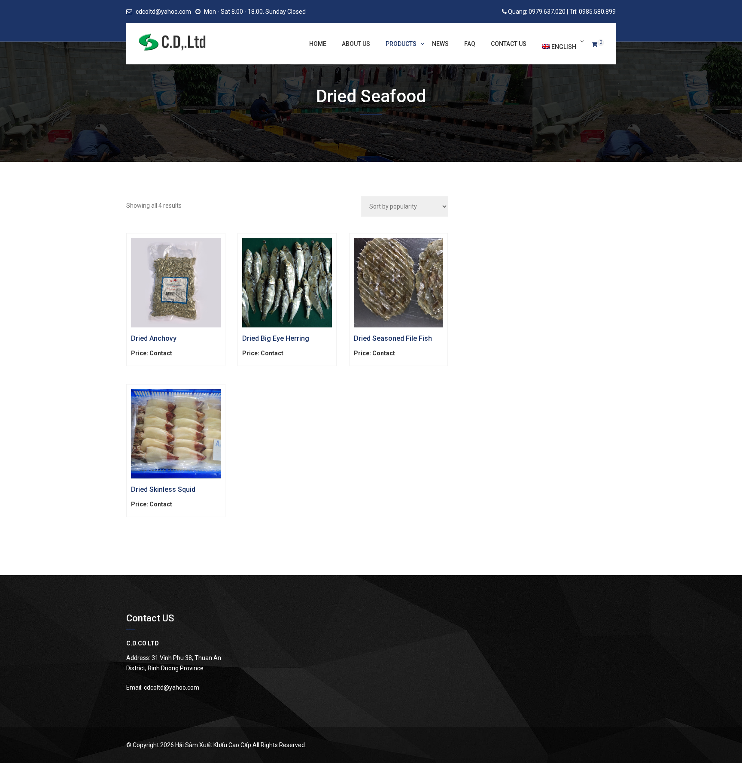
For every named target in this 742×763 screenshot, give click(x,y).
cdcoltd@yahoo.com (163, 11)
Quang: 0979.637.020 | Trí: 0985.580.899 (562, 11)
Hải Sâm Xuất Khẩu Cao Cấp (213, 745)
